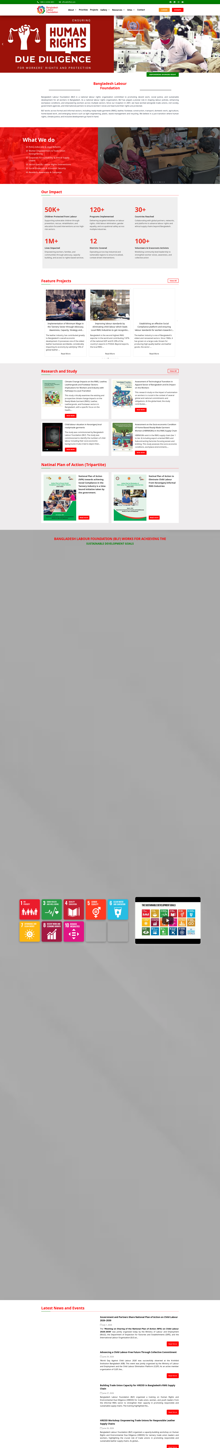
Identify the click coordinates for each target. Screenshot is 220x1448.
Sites (129, 10)
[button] (2, 44)
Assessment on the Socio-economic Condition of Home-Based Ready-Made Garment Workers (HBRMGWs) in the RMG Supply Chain (156, 427)
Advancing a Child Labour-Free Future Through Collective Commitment (138, 1352)
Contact (141, 10)
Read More (65, 353)
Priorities (83, 10)
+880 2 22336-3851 (47, 2)
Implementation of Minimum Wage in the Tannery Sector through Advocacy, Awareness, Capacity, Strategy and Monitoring (66, 327)
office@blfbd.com (68, 2)
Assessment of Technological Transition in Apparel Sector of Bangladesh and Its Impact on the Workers (155, 384)
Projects (94, 10)
